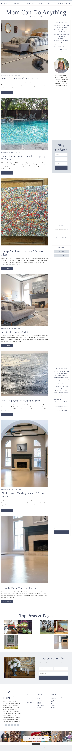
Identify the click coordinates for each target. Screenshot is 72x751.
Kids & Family (40, 705)
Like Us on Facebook (61, 237)
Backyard (39, 698)
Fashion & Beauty (39, 703)
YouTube (53, 707)
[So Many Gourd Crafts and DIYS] (47, 627)
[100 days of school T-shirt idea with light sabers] (5, 736)
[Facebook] (65, 1)
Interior (3, 75)
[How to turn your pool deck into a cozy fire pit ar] (67, 736)
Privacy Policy (30, 700)
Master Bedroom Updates (15, 332)
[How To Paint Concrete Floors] (61, 642)
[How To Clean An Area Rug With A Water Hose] (11, 627)
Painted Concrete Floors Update (19, 78)
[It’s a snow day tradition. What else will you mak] (15, 736)
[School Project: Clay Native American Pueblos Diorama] (61, 627)
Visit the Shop (61, 532)
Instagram (53, 700)
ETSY (52, 701)
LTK (51, 703)
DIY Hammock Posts (61, 410)
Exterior (3, 398)
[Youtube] (63, 1)
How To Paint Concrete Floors (18, 588)
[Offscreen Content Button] (2, 3)
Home (38, 697)
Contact (29, 698)
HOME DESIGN (9, 75)
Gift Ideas (39, 700)
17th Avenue (65, 748)
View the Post (7, 92)
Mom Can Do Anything (36, 12)
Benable (39, 707)
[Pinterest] (59, 1)
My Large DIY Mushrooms (61, 399)
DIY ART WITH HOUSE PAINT (20, 401)
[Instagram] (61, 1)
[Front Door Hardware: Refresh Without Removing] (11, 642)
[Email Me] (67, 1)
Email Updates (30, 702)
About (28, 697)
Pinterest (53, 705)
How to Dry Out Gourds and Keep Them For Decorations (61, 36)
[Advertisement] (61, 115)
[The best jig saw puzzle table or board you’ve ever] (56, 736)
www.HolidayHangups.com (54, 697)
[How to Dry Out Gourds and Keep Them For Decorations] (25, 627)
